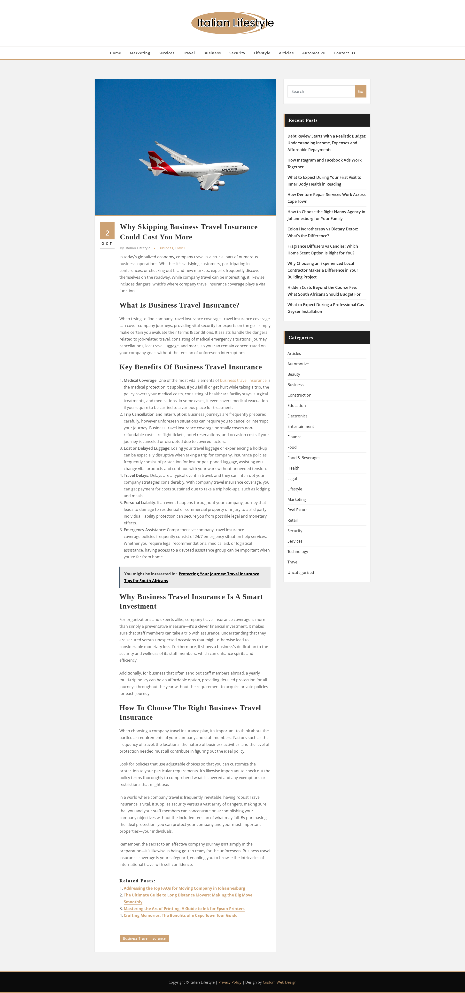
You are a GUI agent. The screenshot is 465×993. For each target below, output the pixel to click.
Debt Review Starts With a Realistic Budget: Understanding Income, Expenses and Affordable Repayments (326, 142)
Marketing (140, 52)
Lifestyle (262, 52)
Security (237, 52)
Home (115, 52)
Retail (292, 520)
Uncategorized (300, 572)
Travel (189, 52)
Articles (286, 52)
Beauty (293, 374)
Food (292, 447)
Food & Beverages (303, 457)
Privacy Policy (229, 982)
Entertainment (300, 426)
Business (212, 52)
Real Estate (297, 510)
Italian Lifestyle (135, 248)
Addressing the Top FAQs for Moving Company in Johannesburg (184, 888)
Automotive (313, 52)
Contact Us (344, 52)
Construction (299, 395)
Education (296, 405)
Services (167, 52)
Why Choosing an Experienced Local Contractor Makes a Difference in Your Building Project (322, 270)
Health (293, 468)
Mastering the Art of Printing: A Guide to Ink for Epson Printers (184, 908)
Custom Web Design (279, 982)
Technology (297, 551)
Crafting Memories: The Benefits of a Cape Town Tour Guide (180, 915)
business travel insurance (243, 380)
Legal (292, 478)
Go (360, 91)
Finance (294, 437)
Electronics (297, 416)
